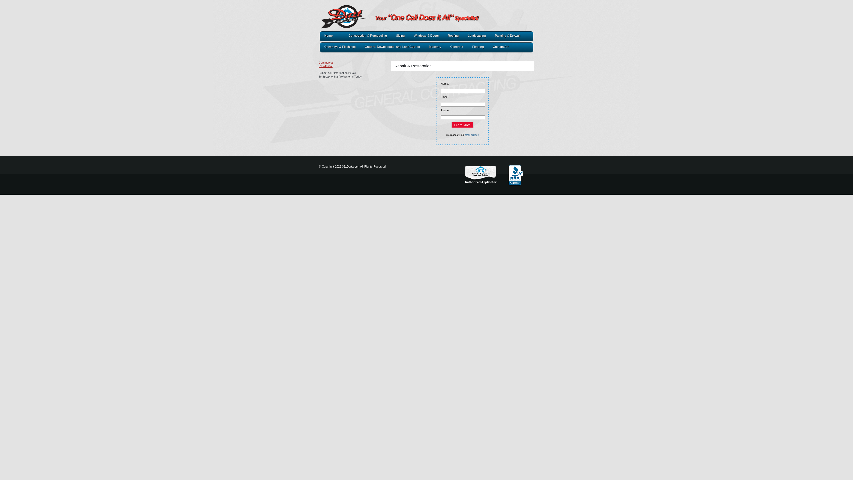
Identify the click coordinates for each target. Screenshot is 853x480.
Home (328, 35)
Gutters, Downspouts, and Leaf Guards (392, 46)
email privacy (472, 135)
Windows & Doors (426, 35)
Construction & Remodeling (368, 35)
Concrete (456, 46)
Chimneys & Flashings (340, 46)
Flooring (478, 46)
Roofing (453, 35)
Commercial (326, 62)
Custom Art (500, 46)
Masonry (435, 46)
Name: (445, 83)
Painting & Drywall (507, 35)
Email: (444, 97)
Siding (400, 35)
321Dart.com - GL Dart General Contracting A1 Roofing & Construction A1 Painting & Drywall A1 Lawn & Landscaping (385, 20)
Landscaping (477, 35)
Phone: (445, 110)
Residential (326, 66)
